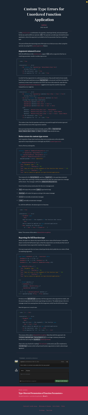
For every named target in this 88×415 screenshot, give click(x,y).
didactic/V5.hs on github (39, 335)
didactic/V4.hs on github (43, 232)
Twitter (49, 410)
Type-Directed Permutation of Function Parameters (40, 393)
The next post (43, 343)
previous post (26, 32)
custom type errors (38, 46)
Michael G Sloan (45, 406)
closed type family (45, 339)
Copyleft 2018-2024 (30, 406)
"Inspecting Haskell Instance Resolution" (30, 84)
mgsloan (44, 25)
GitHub (41, 410)
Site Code (56, 406)
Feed (63, 406)
